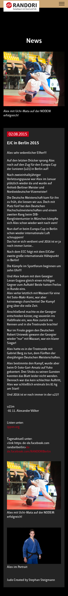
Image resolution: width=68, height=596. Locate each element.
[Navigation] (62, 4)
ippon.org (13, 427)
